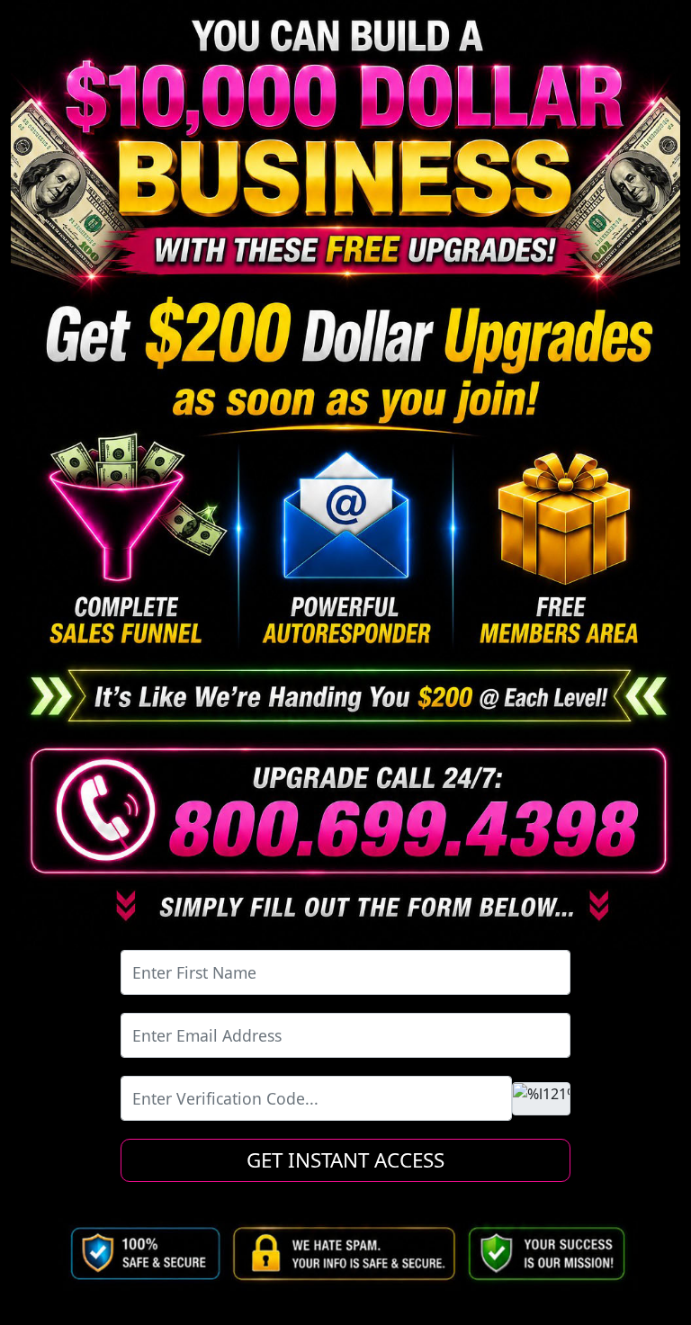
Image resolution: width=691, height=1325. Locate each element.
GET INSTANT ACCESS (345, 1160)
